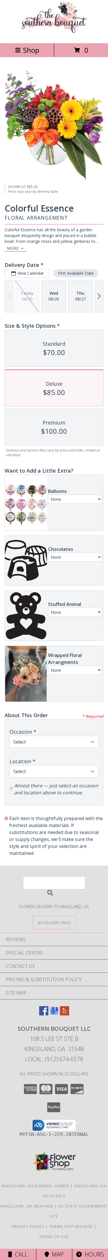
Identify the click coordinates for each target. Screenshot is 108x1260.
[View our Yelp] (64, 1013)
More (13, 248)
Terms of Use (54, 1236)
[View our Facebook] (43, 1013)
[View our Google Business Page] (54, 1013)
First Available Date (76, 273)
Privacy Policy (28, 1226)
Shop (31, 50)
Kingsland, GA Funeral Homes (35, 1185)
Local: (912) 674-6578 (54, 1059)
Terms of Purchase (71, 1226)
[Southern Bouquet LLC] (54, 34)
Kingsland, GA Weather (27, 1206)
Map (56, 1254)
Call (20, 1254)
